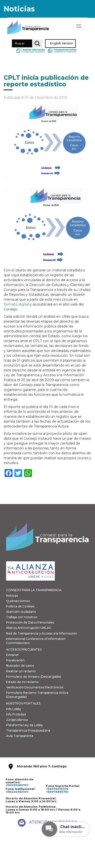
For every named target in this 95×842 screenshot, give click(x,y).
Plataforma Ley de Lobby (24, 725)
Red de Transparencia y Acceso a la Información (41, 633)
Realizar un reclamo (21, 671)
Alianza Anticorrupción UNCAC (28, 628)
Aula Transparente (19, 736)
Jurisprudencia (17, 720)
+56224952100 (17, 791)
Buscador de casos (20, 665)
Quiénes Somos (18, 601)
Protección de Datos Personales (30, 622)
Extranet (12, 655)
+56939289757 (17, 785)
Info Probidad (16, 714)
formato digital (17, 304)
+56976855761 (57, 791)
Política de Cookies (20, 606)
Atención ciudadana (21, 612)
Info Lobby (13, 709)
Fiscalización (15, 660)
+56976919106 (57, 789)
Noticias (12, 595)
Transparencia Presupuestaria (28, 730)
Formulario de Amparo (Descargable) (33, 676)
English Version (61, 43)
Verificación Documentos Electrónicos (34, 687)
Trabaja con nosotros (21, 617)
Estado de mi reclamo (22, 682)
